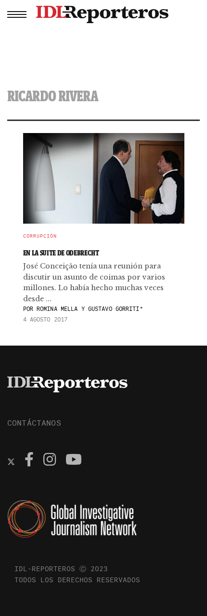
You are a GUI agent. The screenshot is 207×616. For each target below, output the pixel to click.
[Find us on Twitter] (11, 461)
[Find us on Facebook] (29, 461)
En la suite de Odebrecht (61, 252)
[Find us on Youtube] (73, 461)
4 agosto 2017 (45, 319)
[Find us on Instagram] (49, 461)
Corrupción (40, 236)
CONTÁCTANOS (34, 423)
